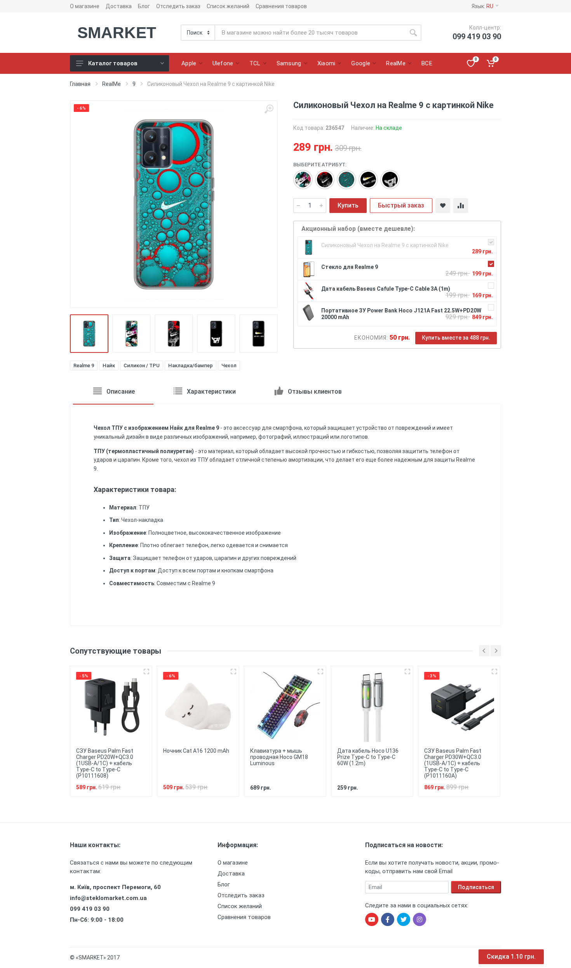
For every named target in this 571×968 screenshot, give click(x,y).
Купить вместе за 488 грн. (456, 338)
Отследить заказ (178, 6)
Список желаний (228, 6)
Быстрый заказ (401, 205)
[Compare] (460, 205)
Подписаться (476, 887)
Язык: (482, 6)
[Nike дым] (321, 175)
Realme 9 (83, 365)
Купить (348, 205)
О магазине (84, 6)
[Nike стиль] (386, 175)
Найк (109, 365)
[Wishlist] (442, 205)
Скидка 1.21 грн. (511, 956)
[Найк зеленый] (342, 175)
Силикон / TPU (142, 365)
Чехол (229, 365)
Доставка (119, 6)
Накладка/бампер (190, 365)
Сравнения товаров (281, 6)
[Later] (364, 175)
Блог (144, 6)
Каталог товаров (113, 63)
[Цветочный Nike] (299, 175)
